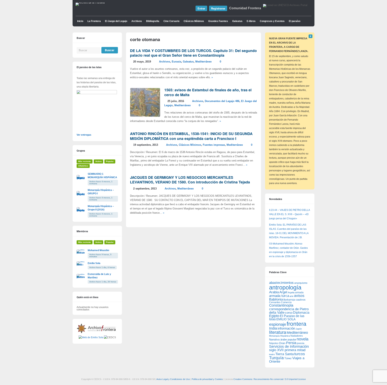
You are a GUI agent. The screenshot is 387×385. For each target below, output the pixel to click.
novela (302, 339)
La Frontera (94, 21)
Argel (283, 292)
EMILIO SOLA (285, 319)
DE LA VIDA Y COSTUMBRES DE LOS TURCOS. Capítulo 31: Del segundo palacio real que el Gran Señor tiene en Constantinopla (193, 53)
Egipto (274, 316)
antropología (285, 287)
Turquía (276, 357)
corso (288, 312)
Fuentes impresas (214, 145)
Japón (299, 329)
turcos (299, 354)
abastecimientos (281, 283)
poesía (300, 343)
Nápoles (273, 343)
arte (291, 296)
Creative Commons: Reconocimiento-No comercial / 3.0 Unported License (269, 379)
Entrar (201, 8)
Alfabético (83, 166)
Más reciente (84, 161)
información (286, 328)
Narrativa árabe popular (282, 339)
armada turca (279, 296)
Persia (291, 343)
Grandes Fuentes (218, 21)
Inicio (80, 21)
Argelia (291, 292)
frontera (296, 323)
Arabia (274, 292)
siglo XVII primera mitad (287, 350)
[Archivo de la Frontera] (90, 2)
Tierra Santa (284, 354)
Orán (282, 343)
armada (299, 292)
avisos (299, 295)
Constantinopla (281, 305)
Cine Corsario (171, 21)
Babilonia (276, 299)
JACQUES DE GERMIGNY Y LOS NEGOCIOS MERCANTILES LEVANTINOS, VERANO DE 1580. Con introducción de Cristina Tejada (190, 180)
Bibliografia (152, 21)
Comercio (286, 302)
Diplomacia (301, 312)
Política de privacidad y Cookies (207, 379)
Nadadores (296, 335)
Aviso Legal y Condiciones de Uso (173, 379)
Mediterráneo (203, 61)
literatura (277, 332)
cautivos (301, 299)
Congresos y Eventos (272, 21)
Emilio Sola (94, 263)
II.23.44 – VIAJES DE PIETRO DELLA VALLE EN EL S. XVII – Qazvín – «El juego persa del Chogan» (289, 214)
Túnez (288, 358)
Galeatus (237, 21)
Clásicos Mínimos (194, 21)
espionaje (277, 324)
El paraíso (294, 21)
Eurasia (176, 61)
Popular (110, 161)
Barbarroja (289, 299)
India (273, 328)
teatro (272, 354)
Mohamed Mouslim (98, 250)
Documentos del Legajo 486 (222, 101)
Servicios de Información (289, 346)
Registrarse (218, 8)
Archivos (136, 21)
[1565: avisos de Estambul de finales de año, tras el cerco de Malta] (145, 116)
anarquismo (300, 283)
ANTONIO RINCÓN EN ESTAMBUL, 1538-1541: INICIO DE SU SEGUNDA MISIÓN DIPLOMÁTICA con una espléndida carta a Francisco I (191, 136)
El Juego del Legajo (116, 21)
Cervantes (274, 302)
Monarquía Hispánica (279, 336)
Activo (98, 161)
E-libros (251, 21)
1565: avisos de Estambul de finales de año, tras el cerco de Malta (208, 92)
